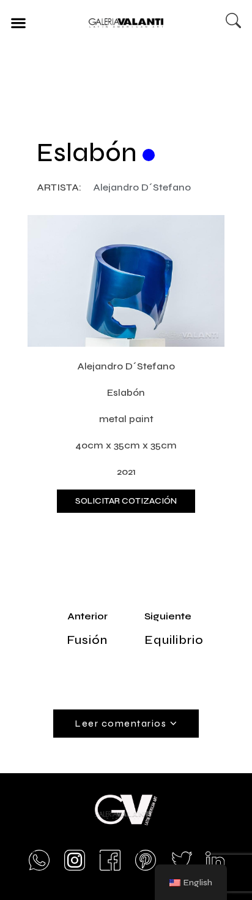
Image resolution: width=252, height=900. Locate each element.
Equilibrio (174, 640)
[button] (18, 22)
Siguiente (167, 616)
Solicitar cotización (126, 501)
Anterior (87, 616)
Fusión (87, 640)
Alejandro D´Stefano (142, 187)
